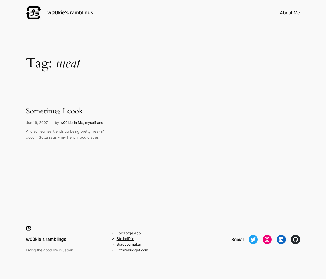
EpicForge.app (129, 233)
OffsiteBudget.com (132, 250)
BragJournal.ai (129, 244)
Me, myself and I (91, 122)
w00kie (66, 122)
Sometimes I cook (54, 111)
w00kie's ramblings (70, 12)
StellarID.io (125, 238)
